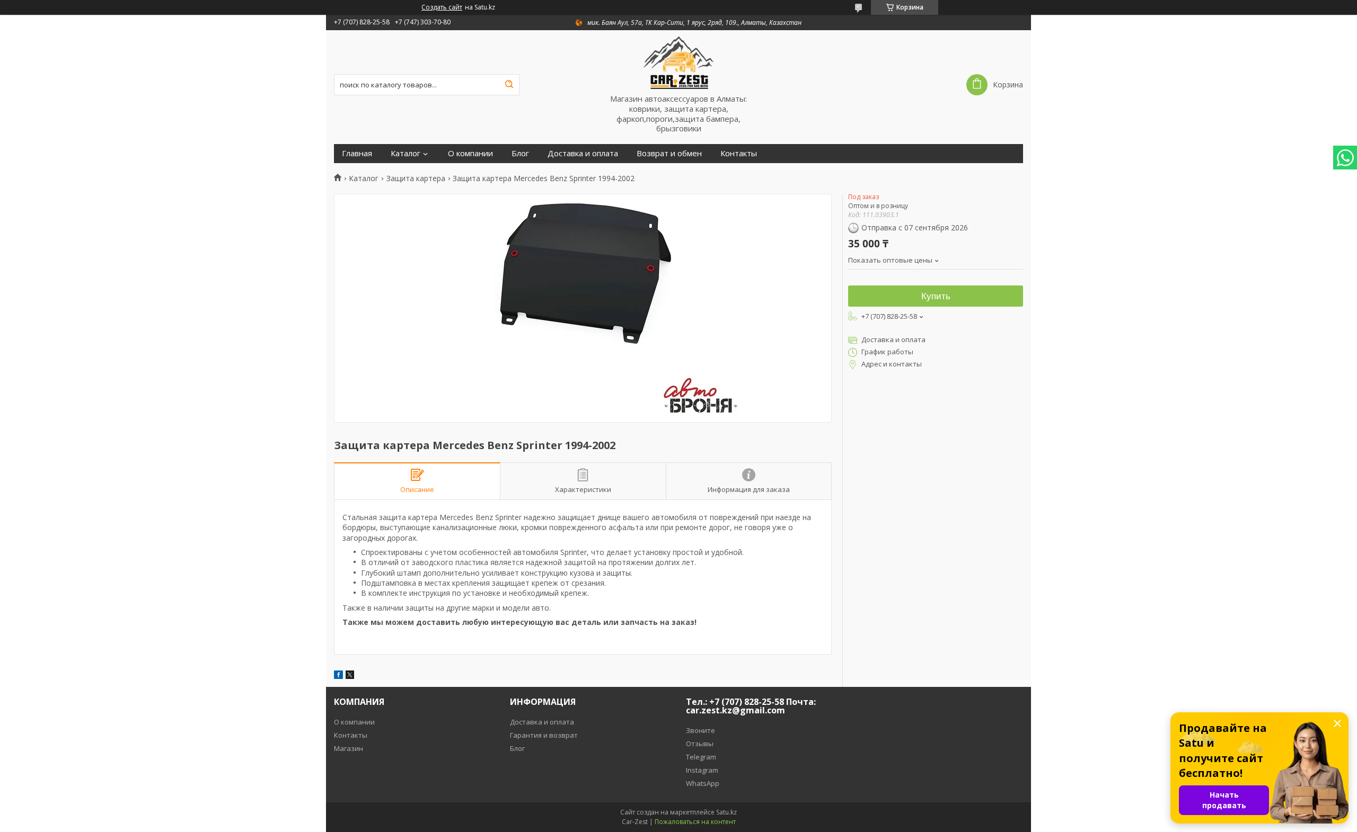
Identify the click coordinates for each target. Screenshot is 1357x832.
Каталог (405, 153)
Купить (935, 296)
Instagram (702, 770)
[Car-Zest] (678, 61)
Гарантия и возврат (544, 735)
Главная (357, 153)
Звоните (700, 730)
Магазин (348, 748)
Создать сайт (441, 7)
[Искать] (508, 84)
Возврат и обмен (669, 153)
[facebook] (338, 676)
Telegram (701, 757)
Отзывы (699, 743)
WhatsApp (702, 783)
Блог (520, 153)
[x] (350, 676)
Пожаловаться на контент (695, 821)
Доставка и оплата (583, 153)
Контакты (738, 153)
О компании (470, 153)
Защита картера (415, 178)
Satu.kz (726, 812)
